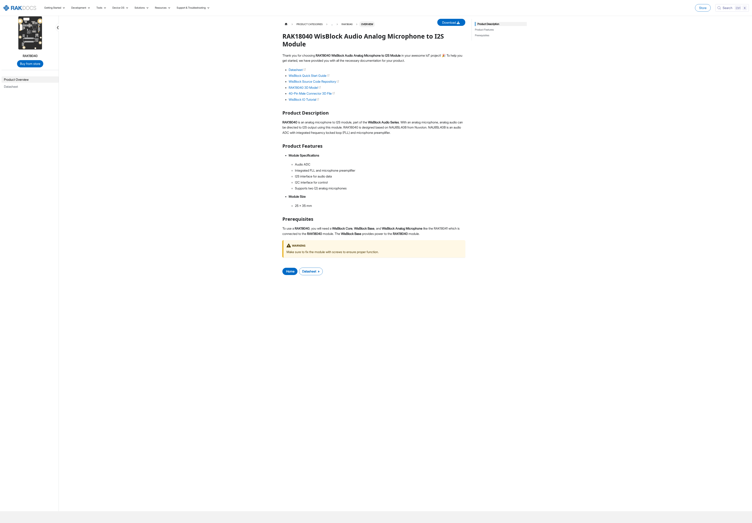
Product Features (484, 29)
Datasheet (296, 70)
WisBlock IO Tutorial (303, 99)
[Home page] (286, 24)
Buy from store (30, 64)
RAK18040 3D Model (304, 88)
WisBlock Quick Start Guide (308, 76)
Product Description (488, 24)
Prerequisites (482, 35)
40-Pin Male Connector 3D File (311, 93)
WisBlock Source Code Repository (313, 81)
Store (703, 8)
